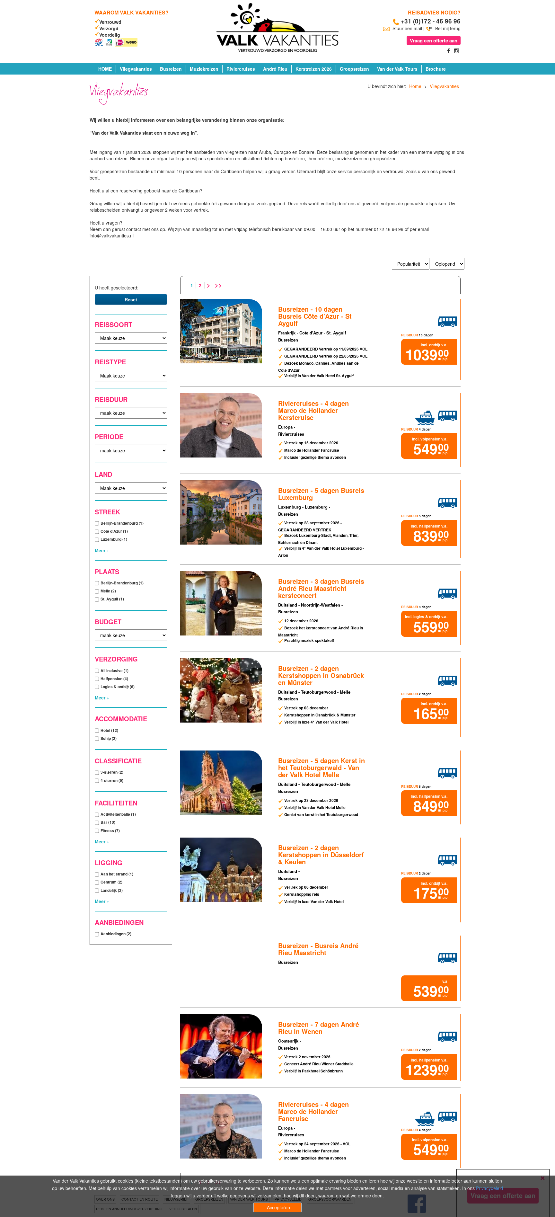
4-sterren (112, 780)
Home (415, 86)
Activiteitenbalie (118, 814)
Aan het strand (117, 874)
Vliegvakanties (136, 69)
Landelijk (112, 890)
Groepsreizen (354, 69)
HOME (105, 69)
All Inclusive (114, 670)
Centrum (111, 882)
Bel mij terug (447, 28)
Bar (108, 822)
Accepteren (278, 1207)
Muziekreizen (204, 69)
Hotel (109, 730)
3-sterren (112, 772)
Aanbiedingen (116, 934)
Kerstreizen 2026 (313, 69)
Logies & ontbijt (118, 686)
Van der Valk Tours (397, 69)
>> (218, 285)
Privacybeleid (489, 1188)
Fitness (110, 830)
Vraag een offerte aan (433, 40)
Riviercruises (240, 69)
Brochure (436, 69)
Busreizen (171, 69)
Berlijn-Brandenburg (122, 523)
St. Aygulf (112, 599)
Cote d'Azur (114, 531)
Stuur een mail (407, 28)
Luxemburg (114, 539)
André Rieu (275, 69)
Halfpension (114, 678)
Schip (109, 738)
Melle (108, 591)
